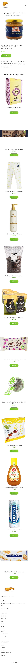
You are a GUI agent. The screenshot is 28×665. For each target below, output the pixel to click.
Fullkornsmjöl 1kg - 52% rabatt (14, 107)
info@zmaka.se (4, 608)
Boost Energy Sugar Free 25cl (14, 529)
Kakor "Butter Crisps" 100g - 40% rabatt (14, 572)
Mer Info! (6, 55)
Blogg (2, 645)
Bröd (2, 621)
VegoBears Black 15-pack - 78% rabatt (14, 318)
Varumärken (13, 45)
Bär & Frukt (3, 616)
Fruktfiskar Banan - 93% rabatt (14, 445)
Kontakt (3, 647)
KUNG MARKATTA (12, 46)
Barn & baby (4, 618)
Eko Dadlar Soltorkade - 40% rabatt (14, 276)
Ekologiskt (19, 45)
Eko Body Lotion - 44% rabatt (14, 233)
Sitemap (3, 655)
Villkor (2, 650)
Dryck (2, 623)
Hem (2, 15)
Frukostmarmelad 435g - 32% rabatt (14, 487)
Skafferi (3, 631)
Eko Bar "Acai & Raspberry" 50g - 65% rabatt (14, 360)
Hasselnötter (4, 46)
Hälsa (2, 628)
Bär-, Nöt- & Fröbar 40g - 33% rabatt (14, 149)
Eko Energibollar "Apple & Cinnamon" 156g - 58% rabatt (14, 402)
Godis (8, 45)
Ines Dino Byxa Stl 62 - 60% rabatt (14, 191)
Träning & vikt (4, 633)
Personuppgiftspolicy (6, 652)
